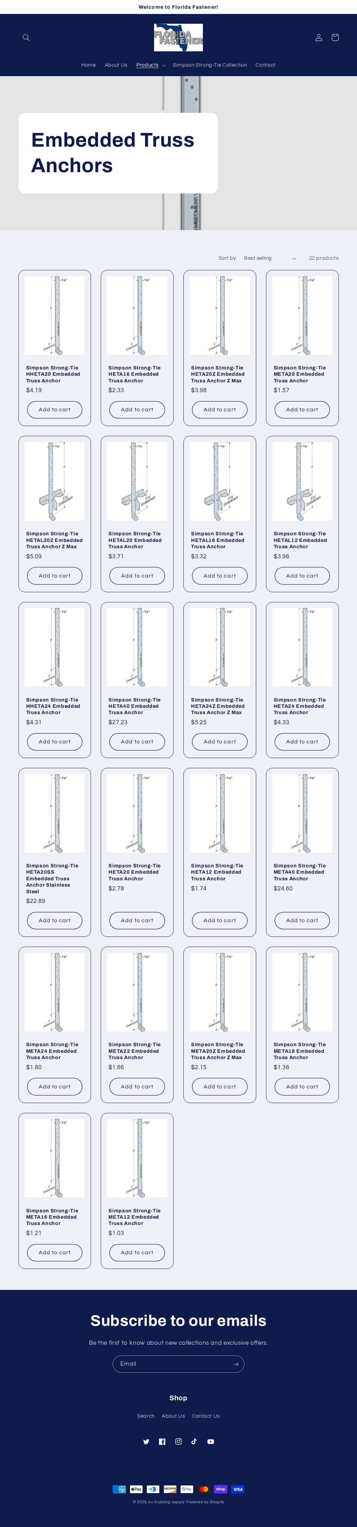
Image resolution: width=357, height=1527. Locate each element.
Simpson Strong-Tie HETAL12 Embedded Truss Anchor (300, 540)
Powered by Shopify (205, 1502)
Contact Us (206, 1416)
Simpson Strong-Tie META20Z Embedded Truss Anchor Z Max (218, 1051)
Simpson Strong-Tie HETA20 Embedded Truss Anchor (134, 872)
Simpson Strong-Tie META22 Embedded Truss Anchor (134, 1051)
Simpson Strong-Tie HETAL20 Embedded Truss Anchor (135, 540)
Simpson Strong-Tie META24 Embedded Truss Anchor (52, 1051)
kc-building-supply (167, 1502)
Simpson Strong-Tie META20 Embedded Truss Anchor (300, 374)
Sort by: (228, 258)
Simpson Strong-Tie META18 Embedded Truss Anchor (300, 1051)
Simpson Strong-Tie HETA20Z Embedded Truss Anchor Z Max (218, 374)
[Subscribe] (236, 1364)
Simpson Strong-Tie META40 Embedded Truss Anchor (300, 872)
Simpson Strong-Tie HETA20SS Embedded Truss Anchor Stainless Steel (52, 878)
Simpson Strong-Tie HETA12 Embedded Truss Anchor (217, 872)
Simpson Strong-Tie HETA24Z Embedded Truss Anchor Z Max (218, 706)
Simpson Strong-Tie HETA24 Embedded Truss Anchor (300, 706)
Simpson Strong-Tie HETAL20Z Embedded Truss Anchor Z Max (54, 540)
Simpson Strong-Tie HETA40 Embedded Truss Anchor (134, 706)
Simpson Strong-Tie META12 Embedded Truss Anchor (134, 1217)
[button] (26, 37)
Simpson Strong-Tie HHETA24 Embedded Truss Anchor (53, 706)
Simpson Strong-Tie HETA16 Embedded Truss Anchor (134, 374)
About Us (173, 1416)
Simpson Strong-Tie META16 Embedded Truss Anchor (52, 1217)
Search (146, 1416)
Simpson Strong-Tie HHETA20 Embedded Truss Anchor (53, 374)
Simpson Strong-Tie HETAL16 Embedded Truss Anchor (218, 540)
